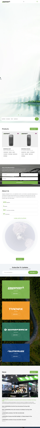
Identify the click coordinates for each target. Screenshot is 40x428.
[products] (37, 119)
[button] (18, 114)
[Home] (6, 1)
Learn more (15, 293)
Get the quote (19, 182)
